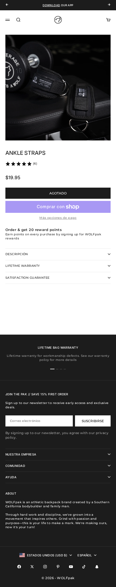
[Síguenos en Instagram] (45, 566)
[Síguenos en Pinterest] (58, 566)
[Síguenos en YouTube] (71, 566)
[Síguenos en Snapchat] (97, 566)
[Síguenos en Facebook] (19, 566)
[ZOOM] (103, 132)
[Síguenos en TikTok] (84, 566)
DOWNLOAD (51, 5)
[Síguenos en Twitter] (32, 566)
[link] (21, 163)
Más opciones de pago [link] (58, 218)
